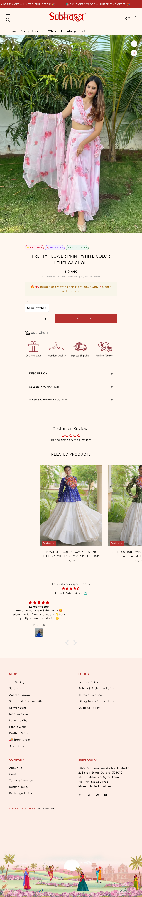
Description (38, 373)
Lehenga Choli (19, 720)
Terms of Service (90, 695)
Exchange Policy (20, 793)
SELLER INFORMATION (44, 386)
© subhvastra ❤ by (22, 808)
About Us (15, 767)
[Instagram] (88, 794)
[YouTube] (105, 794)
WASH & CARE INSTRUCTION (48, 399)
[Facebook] (79, 794)
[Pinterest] (97, 794)
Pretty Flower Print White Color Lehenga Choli (52, 31)
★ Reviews (16, 746)
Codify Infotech (45, 808)
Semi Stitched (37, 308)
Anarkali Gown (19, 695)
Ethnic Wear (17, 726)
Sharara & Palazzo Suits (26, 701)
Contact (15, 774)
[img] (71, 588)
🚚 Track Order (20, 739)
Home (11, 31)
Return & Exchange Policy (96, 688)
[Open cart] (134, 18)
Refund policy (19, 787)
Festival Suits (18, 733)
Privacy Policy (88, 682)
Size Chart (39, 332)
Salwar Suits (17, 707)
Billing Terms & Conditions (96, 701)
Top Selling (16, 682)
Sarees (14, 688)
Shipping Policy (89, 707)
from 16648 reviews (68, 593)
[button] (68, 642)
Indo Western (18, 714)
